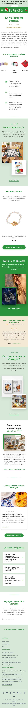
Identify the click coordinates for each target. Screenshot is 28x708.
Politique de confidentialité (9, 657)
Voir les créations (14, 308)
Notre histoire (5, 641)
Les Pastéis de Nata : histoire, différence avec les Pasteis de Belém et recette (12, 678)
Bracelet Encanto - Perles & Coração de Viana (14, 237)
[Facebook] (7, 693)
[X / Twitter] (21, 693)
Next (25, 224)
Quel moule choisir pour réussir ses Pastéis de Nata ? (14, 671)
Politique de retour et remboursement (11, 662)
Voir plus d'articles (7, 684)
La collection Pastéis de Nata (14, 469)
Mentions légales (6, 664)
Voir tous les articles (14, 535)
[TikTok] (24, 693)
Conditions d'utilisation (8, 652)
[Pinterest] (14, 696)
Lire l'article (5, 527)
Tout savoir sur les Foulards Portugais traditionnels (11, 515)
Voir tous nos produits (14, 247)
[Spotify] (14, 693)
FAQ (3, 646)
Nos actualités (6, 644)
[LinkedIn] (10, 693)
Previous (3, 224)
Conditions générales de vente (10, 655)
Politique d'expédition (7, 660)
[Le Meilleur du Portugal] (13, 10)
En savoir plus (14, 5)
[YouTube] (17, 693)
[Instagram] (3, 693)
